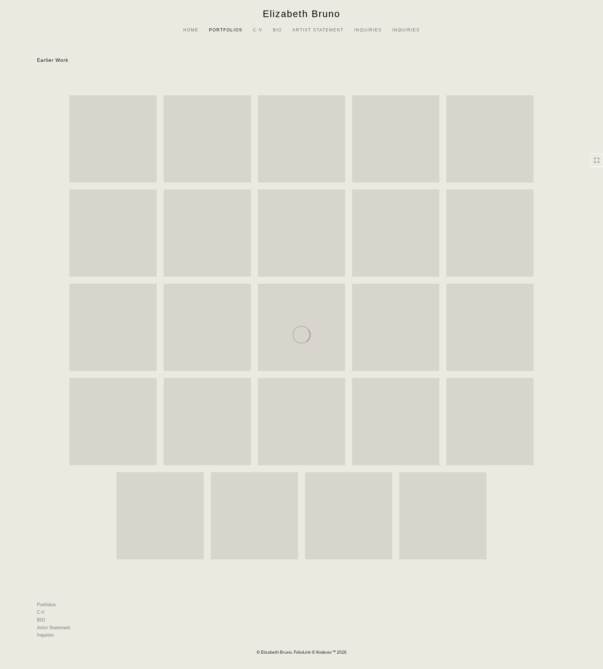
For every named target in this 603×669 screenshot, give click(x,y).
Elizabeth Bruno (301, 14)
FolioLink (302, 652)
